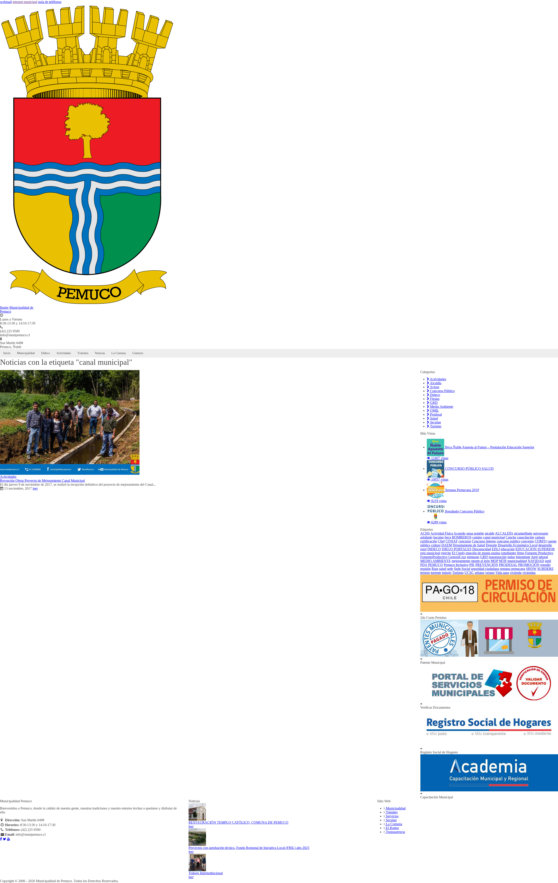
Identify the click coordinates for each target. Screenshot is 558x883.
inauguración (498, 557)
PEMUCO (435, 565)
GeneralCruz (457, 557)
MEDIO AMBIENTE (435, 561)
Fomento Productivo (539, 553)
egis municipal (430, 553)
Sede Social (462, 569)
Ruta (435, 569)
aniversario (540, 533)
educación (508, 549)
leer (35, 488)
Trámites (82, 353)
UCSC (469, 572)
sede (450, 569)
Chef (441, 541)
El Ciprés (458, 553)
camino (477, 537)
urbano (479, 572)
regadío (545, 565)
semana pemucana (512, 569)
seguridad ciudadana (485, 569)
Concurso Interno (484, 541)
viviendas (529, 572)
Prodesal (435, 414)
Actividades (63, 353)
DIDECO (434, 549)
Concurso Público (442, 391)
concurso (465, 541)
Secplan (435, 422)
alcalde (489, 533)
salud (442, 569)
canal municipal (494, 537)
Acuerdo (460, 533)
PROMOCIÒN (528, 565)
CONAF (452, 541)
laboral (543, 557)
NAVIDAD (536, 561)
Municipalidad (26, 353)
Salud (433, 418)
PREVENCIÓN (486, 565)
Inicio (6, 353)
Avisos (434, 387)
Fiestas (434, 399)
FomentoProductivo (433, 557)
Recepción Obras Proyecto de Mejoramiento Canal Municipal (42, 480)
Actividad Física (441, 533)
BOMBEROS (461, 537)
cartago (540, 537)
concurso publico (508, 541)
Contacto (137, 353)
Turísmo (458, 572)
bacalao (438, 537)
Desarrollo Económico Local (518, 545)
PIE (472, 565)
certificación (428, 541)
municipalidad (517, 561)
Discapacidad (481, 549)
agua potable (475, 533)
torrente (436, 572)
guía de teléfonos (49, 2)
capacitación (525, 537)
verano (490, 572)
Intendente (523, 557)
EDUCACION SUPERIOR (535, 549)
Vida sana (502, 572)
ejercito (446, 553)
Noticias (100, 353)
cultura (436, 545)
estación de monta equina (483, 553)
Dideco (45, 353)
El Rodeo (392, 828)
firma (520, 553)
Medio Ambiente (441, 406)
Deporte (491, 545)
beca (448, 537)
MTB (503, 561)
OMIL (434, 410)
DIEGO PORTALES (456, 549)
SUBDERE (545, 569)
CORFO (541, 541)
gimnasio (473, 557)
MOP (494, 561)
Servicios (391, 816)
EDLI (496, 549)
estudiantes (508, 553)
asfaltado (426, 537)
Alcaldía (435, 383)
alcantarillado (523, 533)
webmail (6, 2)
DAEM (446, 545)
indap (511, 557)
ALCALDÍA (504, 533)
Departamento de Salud (469, 545)
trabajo (446, 572)
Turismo (435, 426)
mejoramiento (461, 561)
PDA (423, 565)
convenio (527, 541)
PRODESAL (508, 565)
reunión (425, 569)
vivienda (516, 572)
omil (548, 561)
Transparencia (395, 832)
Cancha (511, 537)
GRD (433, 403)
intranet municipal (25, 2)
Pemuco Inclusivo (456, 565)
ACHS (425, 533)
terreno (425, 572)
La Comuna (118, 353)
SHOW (531, 569)
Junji (534, 557)
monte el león (480, 561)
